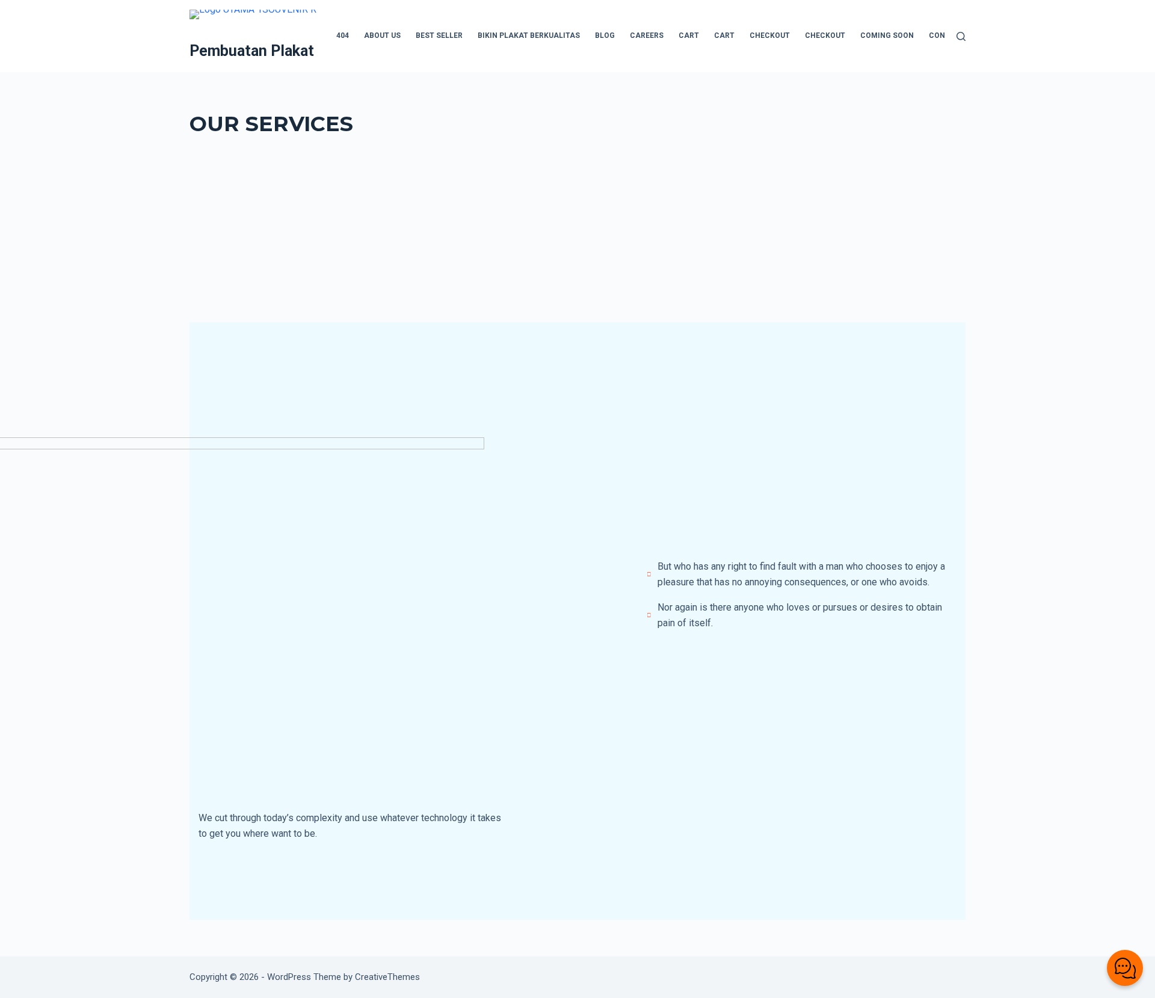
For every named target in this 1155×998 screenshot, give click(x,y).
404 (342, 35)
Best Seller (439, 35)
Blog (605, 35)
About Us (382, 35)
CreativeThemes (387, 977)
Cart (689, 35)
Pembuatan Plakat (251, 51)
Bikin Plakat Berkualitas (529, 35)
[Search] (961, 36)
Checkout (770, 35)
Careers (647, 35)
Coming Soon (887, 35)
